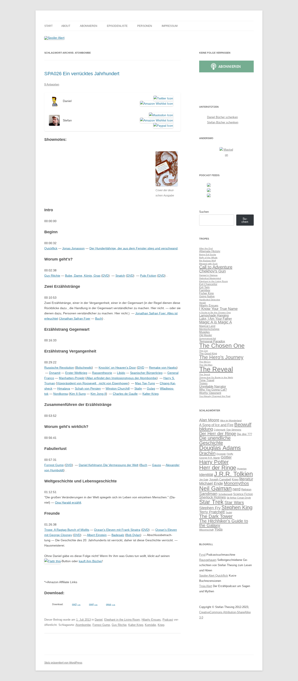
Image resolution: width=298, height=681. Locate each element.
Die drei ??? (244, 434)
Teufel (229, 512)
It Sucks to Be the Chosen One (215, 312)
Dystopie (221, 454)
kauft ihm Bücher (90, 561)
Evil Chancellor (208, 284)
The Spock (204, 374)
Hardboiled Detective (209, 299)
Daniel (99, 619)
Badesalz (117, 535)
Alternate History (209, 251)
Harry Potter (214, 462)
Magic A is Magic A (215, 322)
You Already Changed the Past (214, 396)
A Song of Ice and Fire (216, 425)
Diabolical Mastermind (210, 278)
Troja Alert (205, 586)
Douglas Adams (220, 448)
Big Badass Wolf (207, 260)
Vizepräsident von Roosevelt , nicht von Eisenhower (92, 383)
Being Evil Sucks (207, 254)
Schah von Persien (88, 388)
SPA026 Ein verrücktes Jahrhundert (81, 73)
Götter (226, 457)
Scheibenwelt (225, 494)
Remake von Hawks (162, 367)
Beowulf (242, 424)
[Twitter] (162, 98)
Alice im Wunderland (230, 420)
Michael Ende (211, 483)
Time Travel (206, 380)
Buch (98, 318)
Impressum (170, 25)
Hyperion (242, 468)
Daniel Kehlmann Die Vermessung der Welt (108, 465)
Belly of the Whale (208, 257)
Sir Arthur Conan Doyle (239, 497)
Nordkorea (60, 393)
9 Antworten (51, 84)
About (65, 25)
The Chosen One (222, 345)
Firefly (230, 454)
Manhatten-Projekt (71, 378)
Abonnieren (88, 25)
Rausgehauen (207, 560)
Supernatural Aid (207, 338)
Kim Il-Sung (78, 393)
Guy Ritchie (52, 275)
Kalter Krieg (150, 393)
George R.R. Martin (209, 457)
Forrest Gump (54, 465)
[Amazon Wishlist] (156, 103)
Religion (246, 489)
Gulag (151, 388)
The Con (203, 350)
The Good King (208, 353)
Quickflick (50, 248)
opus (110, 604)
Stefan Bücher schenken (222, 122)
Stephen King (236, 507)
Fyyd (202, 554)
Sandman (208, 493)
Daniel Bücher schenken (222, 117)
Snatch (120, 275)
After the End (206, 248)
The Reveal (216, 369)
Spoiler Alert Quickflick (213, 575)
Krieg (161, 625)
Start (48, 25)
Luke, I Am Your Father (215, 318)
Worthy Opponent (210, 393)
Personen (144, 25)
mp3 (76, 604)
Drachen (207, 453)
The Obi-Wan (205, 365)
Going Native (207, 296)
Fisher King (206, 293)
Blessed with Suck (208, 263)
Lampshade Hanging (214, 315)
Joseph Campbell (220, 479)
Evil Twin (204, 287)
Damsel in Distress (208, 275)
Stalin (138, 388)
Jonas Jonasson (73, 248)
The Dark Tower (216, 516)
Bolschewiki (84, 367)
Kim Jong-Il (98, 393)
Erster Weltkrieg (76, 373)
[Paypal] (162, 125)
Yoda (218, 529)
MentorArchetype (209, 329)
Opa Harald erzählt (68, 502)
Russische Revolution (59, 367)
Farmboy (204, 290)
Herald (202, 302)
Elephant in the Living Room (122, 619)
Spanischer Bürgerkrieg (146, 373)
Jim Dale (203, 479)
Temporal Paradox (212, 341)
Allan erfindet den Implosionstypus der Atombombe (121, 378)
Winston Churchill (118, 388)
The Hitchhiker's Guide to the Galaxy (223, 523)
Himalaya (63, 388)
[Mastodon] (160, 115)
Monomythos (236, 483)
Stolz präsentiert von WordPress (63, 662)
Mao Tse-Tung (145, 383)
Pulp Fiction (148, 275)
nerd (236, 489)
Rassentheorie (102, 373)
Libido (121, 373)
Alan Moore (209, 420)
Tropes (203, 383)
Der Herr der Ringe (217, 433)
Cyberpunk (220, 429)
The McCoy (205, 362)
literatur (246, 479)
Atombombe (83, 625)
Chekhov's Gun (212, 271)
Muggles (204, 332)
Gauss (156, 465)
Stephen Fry (210, 508)
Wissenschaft (206, 529)
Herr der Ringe (217, 467)
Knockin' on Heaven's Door (117, 367)
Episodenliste (117, 25)
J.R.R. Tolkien (233, 473)
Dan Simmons (233, 429)
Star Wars (234, 502)
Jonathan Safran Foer (75, 318)
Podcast (168, 619)
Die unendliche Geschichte (215, 440)
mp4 (93, 604)
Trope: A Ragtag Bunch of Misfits (66, 529)
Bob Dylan (133, 535)
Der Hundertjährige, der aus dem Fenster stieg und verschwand (133, 248)
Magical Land (207, 326)
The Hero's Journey (221, 357)
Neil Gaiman (215, 488)
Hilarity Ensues (151, 619)
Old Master (205, 335)
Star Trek (211, 502)
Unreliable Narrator (212, 386)
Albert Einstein (97, 535)
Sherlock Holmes (212, 497)
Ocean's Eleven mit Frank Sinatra (117, 529)
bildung (206, 428)
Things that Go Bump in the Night (216, 377)
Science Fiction (243, 494)
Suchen (204, 211)
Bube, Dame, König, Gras (82, 275)
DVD (105, 275)
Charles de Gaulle (125, 393)
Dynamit (54, 373)
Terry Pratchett (212, 512)
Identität (206, 475)
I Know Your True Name (218, 309)
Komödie (150, 625)
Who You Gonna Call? (213, 389)
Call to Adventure (215, 267)
